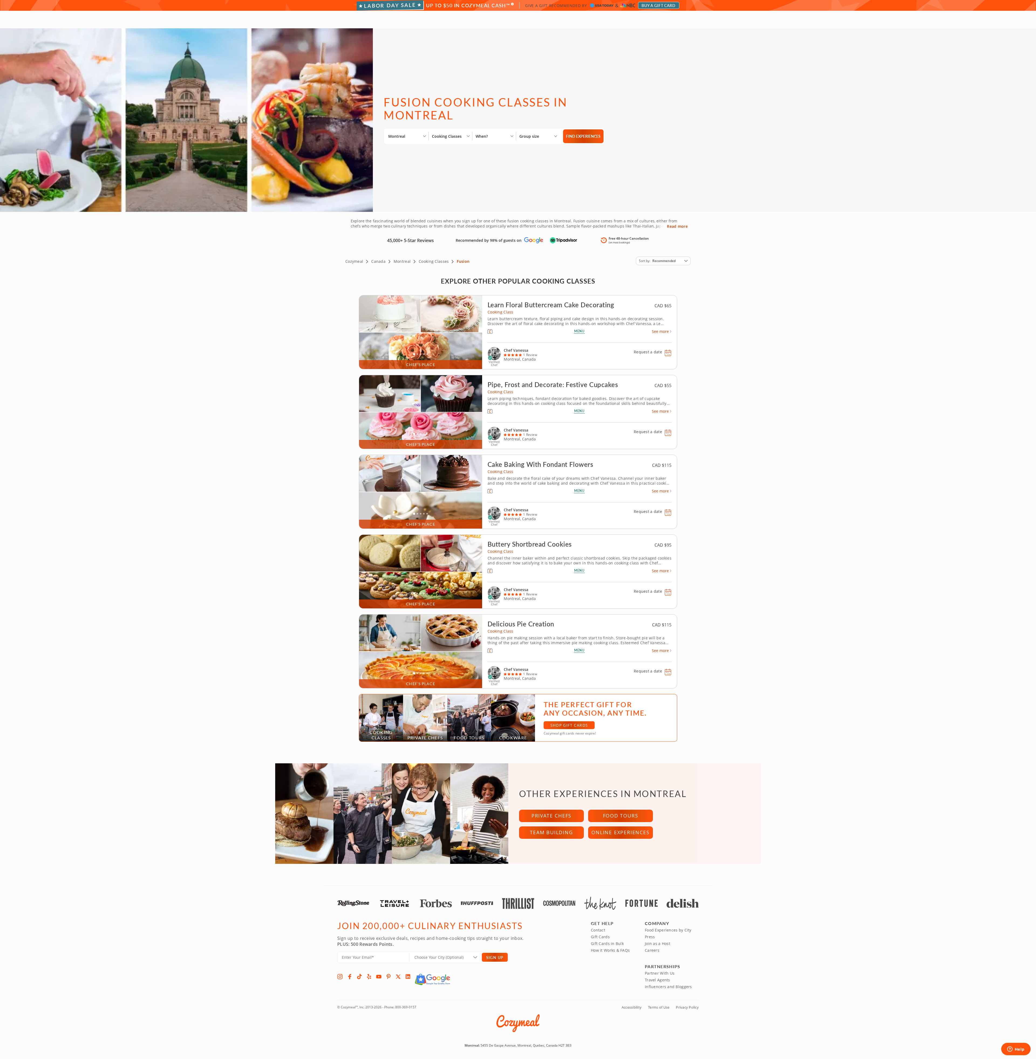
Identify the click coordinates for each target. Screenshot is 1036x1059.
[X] (398, 976)
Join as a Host (657, 943)
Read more (677, 226)
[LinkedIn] (408, 976)
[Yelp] (369, 976)
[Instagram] (340, 976)
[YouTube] (378, 976)
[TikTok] (359, 976)
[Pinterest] (388, 976)
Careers (652, 950)
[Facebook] (349, 976)
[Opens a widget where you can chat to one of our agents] (1016, 1049)
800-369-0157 (405, 1007)
